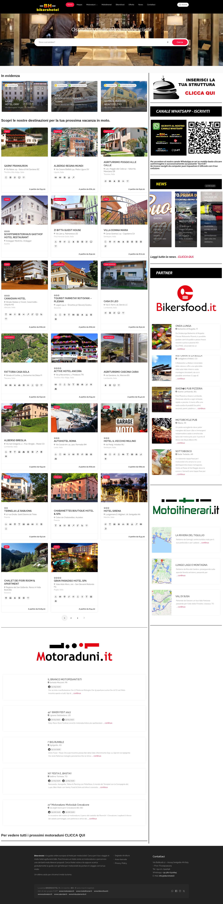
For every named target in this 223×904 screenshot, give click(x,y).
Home (69, 5)
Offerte (131, 5)
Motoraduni (90, 5)
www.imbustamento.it (77, 894)
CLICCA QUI (185, 256)
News (140, 5)
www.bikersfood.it (101, 891)
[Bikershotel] (47, 7)
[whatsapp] (172, 891)
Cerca (180, 42)
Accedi (184, 5)
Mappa (79, 5)
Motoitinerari (107, 5)
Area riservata (121, 859)
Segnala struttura (122, 855)
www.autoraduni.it (45, 894)
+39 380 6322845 (169, 872)
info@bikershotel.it (166, 876)
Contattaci (151, 5)
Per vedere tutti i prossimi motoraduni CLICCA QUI (43, 835)
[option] (25, 96)
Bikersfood (120, 5)
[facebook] (176, 891)
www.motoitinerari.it (84, 891)
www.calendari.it (60, 894)
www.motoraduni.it (66, 891)
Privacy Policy (121, 863)
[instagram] (180, 891)
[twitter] (183, 891)
